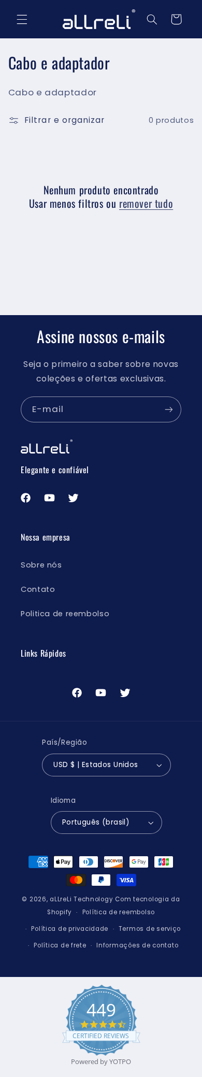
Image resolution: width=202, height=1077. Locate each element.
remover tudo (146, 203)
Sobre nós (41, 565)
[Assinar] (169, 409)
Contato (38, 589)
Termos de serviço (150, 929)
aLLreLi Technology (81, 899)
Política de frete (60, 945)
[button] (22, 19)
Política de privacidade (69, 929)
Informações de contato (137, 945)
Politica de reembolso (65, 613)
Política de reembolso (118, 912)
